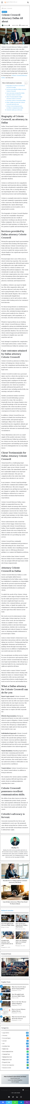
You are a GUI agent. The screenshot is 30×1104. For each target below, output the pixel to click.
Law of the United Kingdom (15, 1080)
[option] (15, 967)
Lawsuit (4, 1040)
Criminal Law (6, 1054)
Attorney (9, 8)
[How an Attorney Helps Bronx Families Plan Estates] (22, 918)
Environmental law (7, 1051)
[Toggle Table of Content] (25, 83)
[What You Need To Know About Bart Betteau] (5, 1019)
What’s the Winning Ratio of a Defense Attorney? (21, 942)
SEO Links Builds (16, 1092)
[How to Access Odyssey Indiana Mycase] (5, 1011)
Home (4, 8)
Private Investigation (8, 1065)
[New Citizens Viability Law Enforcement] (11, 2)
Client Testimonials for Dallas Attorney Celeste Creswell (14, 97)
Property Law (6, 1062)
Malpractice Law (7, 1059)
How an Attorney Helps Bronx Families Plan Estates (22, 925)
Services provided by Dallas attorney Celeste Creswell (16, 90)
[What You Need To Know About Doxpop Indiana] (5, 989)
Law (3, 1043)
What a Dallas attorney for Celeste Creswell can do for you (15, 103)
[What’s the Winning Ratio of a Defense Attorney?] (22, 935)
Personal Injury (6, 1038)
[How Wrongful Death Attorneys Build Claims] (7, 918)
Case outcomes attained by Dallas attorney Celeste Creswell (15, 94)
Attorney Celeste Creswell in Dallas (16, 100)
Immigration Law (7, 1057)
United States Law (15, 1078)
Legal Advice (5, 1032)
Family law (5, 1049)
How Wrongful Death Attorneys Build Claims (7, 924)
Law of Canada (15, 1081)
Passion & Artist (6, 1067)
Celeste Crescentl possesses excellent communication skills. (14, 107)
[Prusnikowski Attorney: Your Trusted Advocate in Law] (7, 935)
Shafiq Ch (15, 848)
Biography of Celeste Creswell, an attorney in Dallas (15, 86)
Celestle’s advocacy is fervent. (14, 110)
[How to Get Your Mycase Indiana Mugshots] (5, 1004)
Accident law (6, 1046)
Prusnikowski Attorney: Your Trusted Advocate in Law (7, 943)
